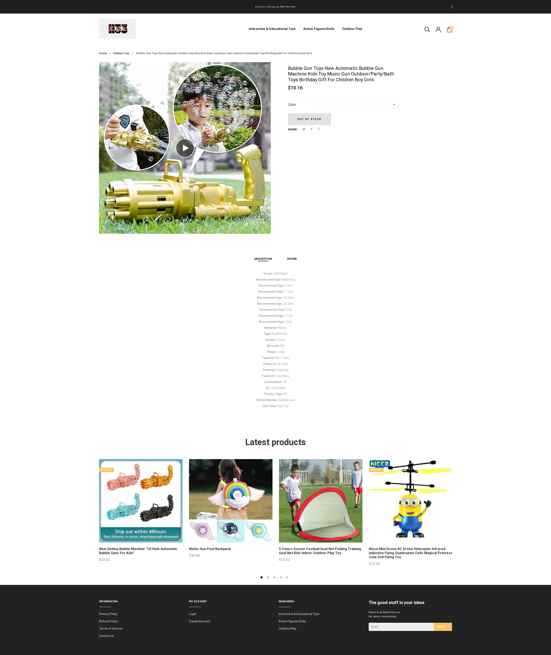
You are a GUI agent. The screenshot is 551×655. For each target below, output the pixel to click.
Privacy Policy (108, 614)
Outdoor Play (352, 29)
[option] (185, 148)
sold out (105, 469)
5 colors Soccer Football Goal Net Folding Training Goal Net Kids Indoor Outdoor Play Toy (320, 551)
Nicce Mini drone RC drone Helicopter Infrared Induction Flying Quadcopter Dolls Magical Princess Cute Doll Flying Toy (410, 553)
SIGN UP (442, 626)
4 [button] (190, 220)
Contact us (106, 636)
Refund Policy (108, 621)
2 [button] (177, 220)
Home (103, 53)
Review (292, 258)
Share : (293, 129)
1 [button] (171, 220)
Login (192, 614)
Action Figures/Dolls (318, 29)
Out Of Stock (309, 119)
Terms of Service (110, 628)
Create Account (199, 621)
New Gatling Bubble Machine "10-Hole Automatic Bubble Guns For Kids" (138, 551)
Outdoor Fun (121, 53)
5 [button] (197, 220)
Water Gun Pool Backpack (210, 549)
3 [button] (184, 220)
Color (292, 105)
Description (263, 258)
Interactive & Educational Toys (272, 29)
